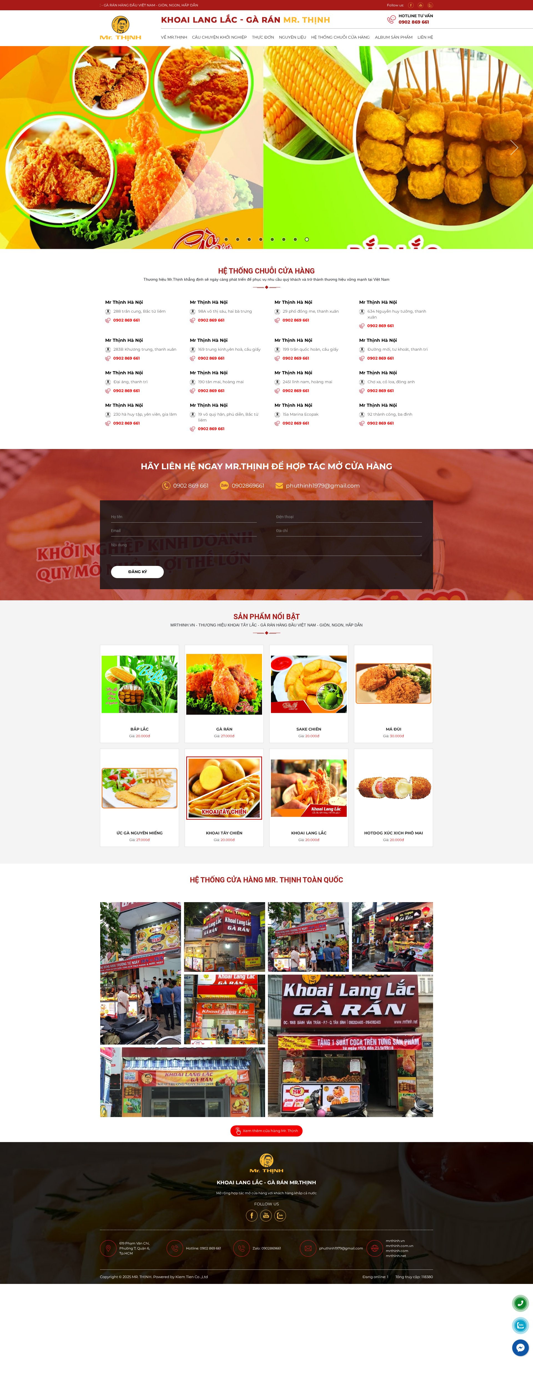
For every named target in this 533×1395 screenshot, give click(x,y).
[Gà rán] (224, 684)
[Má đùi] (393, 684)
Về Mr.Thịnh (174, 37)
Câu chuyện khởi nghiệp (219, 37)
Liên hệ (425, 37)
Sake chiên (308, 729)
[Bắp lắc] (139, 684)
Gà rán (224, 729)
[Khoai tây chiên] (224, 788)
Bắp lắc (139, 729)
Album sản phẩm (394, 37)
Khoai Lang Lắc (308, 833)
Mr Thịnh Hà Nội (124, 302)
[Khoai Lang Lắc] (309, 788)
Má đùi (393, 729)
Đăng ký (137, 571)
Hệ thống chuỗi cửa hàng (340, 37)
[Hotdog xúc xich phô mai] (393, 788)
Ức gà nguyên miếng (140, 833)
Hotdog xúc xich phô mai (393, 833)
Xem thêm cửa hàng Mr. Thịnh (270, 1130)
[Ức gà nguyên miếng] (139, 788)
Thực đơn (263, 37)
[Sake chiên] (309, 684)
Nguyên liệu (292, 37)
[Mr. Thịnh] (140, 973)
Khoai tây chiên (224, 833)
